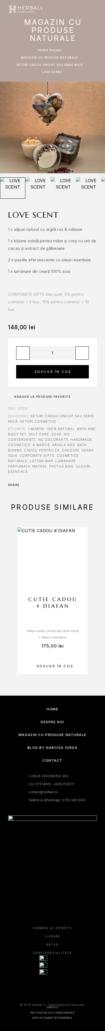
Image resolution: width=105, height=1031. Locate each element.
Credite (52, 1007)
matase (39, 466)
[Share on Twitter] (32, 485)
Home (52, 709)
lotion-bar (41, 461)
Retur (52, 944)
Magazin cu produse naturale (49, 57)
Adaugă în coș (52, 372)
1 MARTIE (36, 429)
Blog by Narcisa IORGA (52, 748)
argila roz (63, 445)
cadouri (70, 450)
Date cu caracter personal (52, 1018)
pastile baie (61, 466)
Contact (52, 760)
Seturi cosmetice (38, 421)
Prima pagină (49, 50)
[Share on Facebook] (25, 485)
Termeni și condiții (52, 928)
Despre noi (52, 722)
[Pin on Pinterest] (39, 485)
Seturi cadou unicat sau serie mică (49, 64)
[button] (53, 666)
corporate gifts (36, 456)
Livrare (53, 936)
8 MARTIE (41, 445)
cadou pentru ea (42, 450)
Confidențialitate (52, 953)
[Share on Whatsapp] (46, 485)
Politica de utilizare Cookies (52, 1012)
